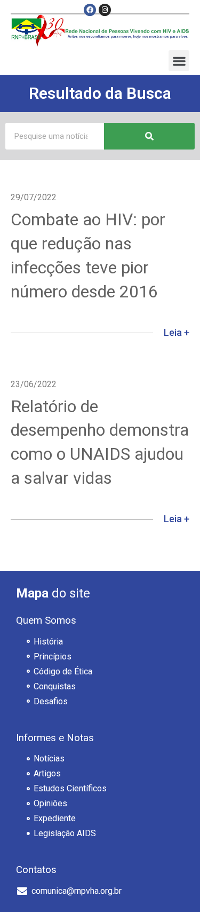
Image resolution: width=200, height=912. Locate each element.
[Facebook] (90, 10)
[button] (179, 60)
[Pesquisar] (149, 136)
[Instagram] (105, 10)
